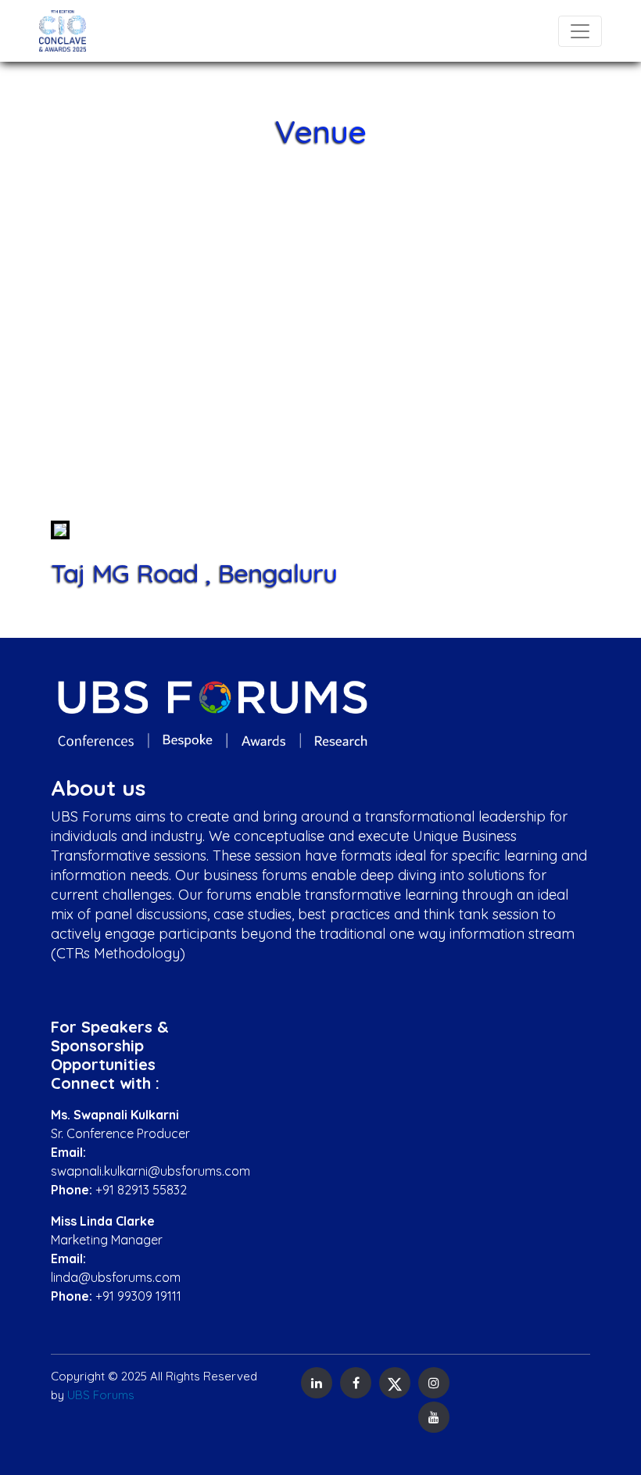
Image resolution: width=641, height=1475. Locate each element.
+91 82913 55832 (141, 1190)
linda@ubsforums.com (116, 1277)
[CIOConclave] (62, 30)
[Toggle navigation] (580, 31)
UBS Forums (100, 1394)
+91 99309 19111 (138, 1296)
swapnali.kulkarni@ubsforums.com (150, 1171)
